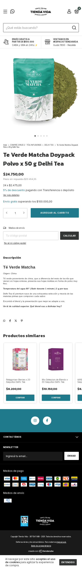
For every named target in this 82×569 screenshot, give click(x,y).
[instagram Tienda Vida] (35, 420)
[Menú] (6, 12)
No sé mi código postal (15, 243)
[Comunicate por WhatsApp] (12, 12)
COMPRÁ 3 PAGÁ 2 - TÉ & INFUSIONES (26, 145)
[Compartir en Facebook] (10, 320)
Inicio (5, 145)
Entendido (68, 562)
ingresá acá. (61, 542)
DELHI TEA (49, 145)
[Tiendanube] (41, 551)
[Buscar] (73, 28)
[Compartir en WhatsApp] (4, 320)
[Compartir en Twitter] (16, 320)
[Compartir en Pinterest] (22, 320)
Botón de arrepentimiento (41, 546)
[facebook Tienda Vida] (47, 420)
